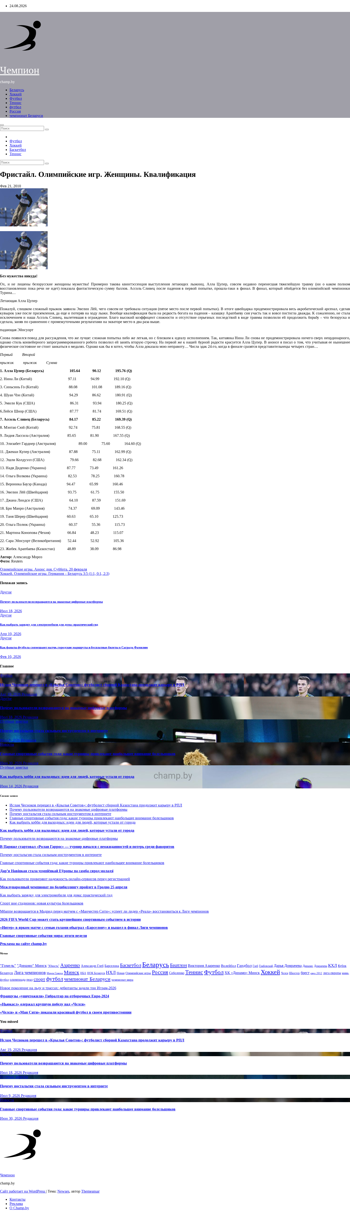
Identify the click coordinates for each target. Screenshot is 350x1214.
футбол (15, 107)
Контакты (17, 1199)
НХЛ (111, 972)
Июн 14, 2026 (11, 786)
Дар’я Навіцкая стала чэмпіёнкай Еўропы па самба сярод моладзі (56, 871)
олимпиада (17, 979)
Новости (7, 744)
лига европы (332, 973)
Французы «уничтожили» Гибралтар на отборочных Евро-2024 (54, 996)
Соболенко (176, 973)
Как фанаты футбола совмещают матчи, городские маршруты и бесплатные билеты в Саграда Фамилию (74, 647)
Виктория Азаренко (204, 966)
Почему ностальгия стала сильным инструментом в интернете (54, 731)
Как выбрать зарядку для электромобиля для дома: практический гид (49, 624)
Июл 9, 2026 (10, 740)
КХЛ (332, 965)
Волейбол (228, 966)
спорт (39, 979)
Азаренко (70, 965)
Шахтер (294, 973)
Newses (63, 1191)
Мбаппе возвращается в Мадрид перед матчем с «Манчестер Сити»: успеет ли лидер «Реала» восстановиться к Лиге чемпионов (104, 911)
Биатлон (178, 965)
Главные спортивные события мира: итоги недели (43, 936)
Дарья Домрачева (288, 966)
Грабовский (266, 966)
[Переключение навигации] (2, 125)
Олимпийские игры (138, 973)
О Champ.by (19, 1208)
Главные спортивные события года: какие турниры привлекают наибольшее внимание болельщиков (87, 754)
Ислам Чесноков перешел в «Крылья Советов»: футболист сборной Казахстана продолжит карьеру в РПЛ (92, 685)
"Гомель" (8, 965)
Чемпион (19, 70)
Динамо (308, 966)
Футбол (16, 98)
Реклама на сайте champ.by (23, 944)
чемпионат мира (122, 979)
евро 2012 (316, 973)
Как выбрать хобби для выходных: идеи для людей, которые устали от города (67, 777)
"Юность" (53, 966)
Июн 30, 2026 (11, 763)
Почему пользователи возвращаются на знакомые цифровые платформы (51, 601)
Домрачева (320, 966)
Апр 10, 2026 (10, 634)
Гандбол (244, 965)
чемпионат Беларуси (26, 116)
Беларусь (17, 90)
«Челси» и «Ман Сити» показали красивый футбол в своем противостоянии (65, 1012)
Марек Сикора (55, 973)
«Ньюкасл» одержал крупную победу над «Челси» (42, 1004)
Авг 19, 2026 (11, 694)
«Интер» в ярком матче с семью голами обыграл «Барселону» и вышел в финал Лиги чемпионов (84, 927)
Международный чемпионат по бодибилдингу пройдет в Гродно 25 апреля (63, 887)
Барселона (112, 966)
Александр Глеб (92, 966)
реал (29, 979)
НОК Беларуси (96, 973)
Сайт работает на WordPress (23, 1191)
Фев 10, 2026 (10, 657)
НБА (83, 973)
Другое (6, 592)
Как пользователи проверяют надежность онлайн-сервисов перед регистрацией (65, 879)
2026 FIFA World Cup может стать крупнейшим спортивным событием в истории (70, 919)
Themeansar (90, 1191)
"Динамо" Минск (32, 965)
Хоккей (16, 94)
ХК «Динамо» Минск (242, 972)
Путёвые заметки (14, 721)
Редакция (29, 694)
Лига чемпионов (30, 972)
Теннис (15, 103)
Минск (71, 972)
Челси (284, 973)
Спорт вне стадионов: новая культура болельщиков (41, 903)
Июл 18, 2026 (11, 611)
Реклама (16, 1204)
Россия (15, 111)
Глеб (255, 966)
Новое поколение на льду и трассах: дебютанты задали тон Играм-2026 (58, 988)
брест (305, 973)
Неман (121, 973)
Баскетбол (18, 150)
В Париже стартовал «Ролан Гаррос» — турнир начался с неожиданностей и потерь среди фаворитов (87, 847)
